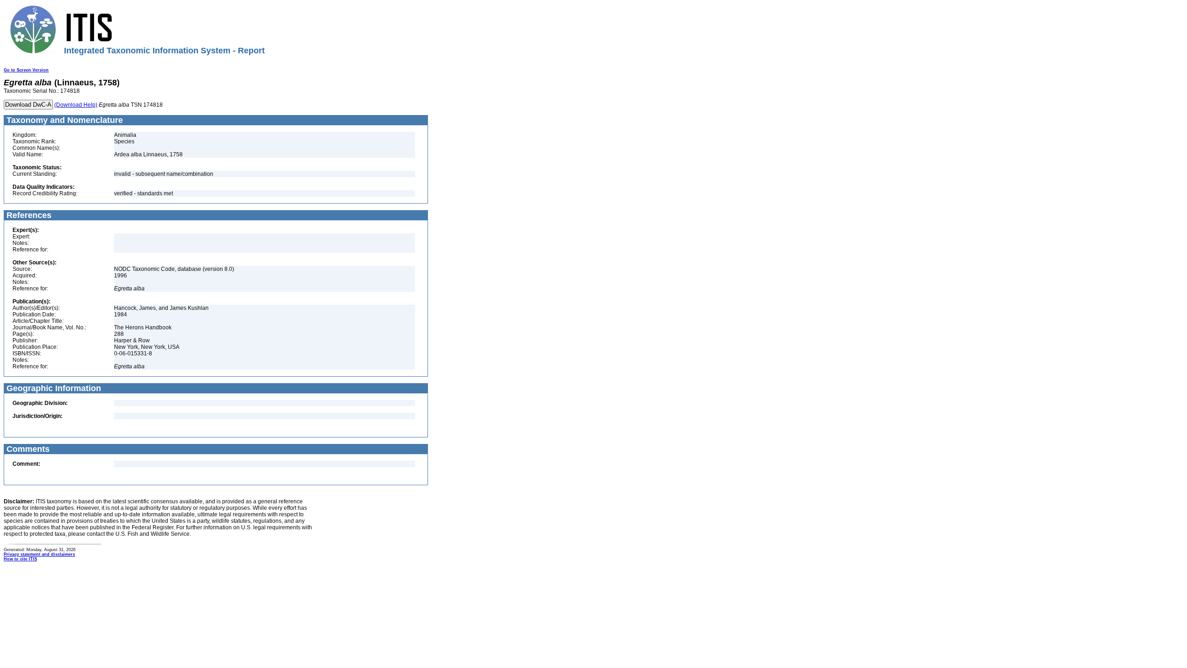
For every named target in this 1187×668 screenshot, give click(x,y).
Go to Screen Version (26, 70)
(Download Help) (75, 105)
